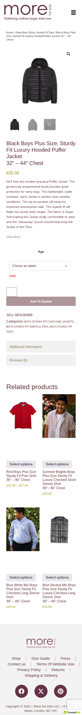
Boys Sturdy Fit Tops (41, 32)
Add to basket (41, 301)
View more (13, 236)
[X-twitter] (41, 691)
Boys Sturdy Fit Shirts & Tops (27, 326)
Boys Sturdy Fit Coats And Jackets (49, 321)
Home (9, 32)
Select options (21, 464)
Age (41, 251)
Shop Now (21, 32)
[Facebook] (21, 691)
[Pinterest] (60, 691)
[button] (60, 12)
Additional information (25, 347)
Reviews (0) (18, 360)
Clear (12, 275)
